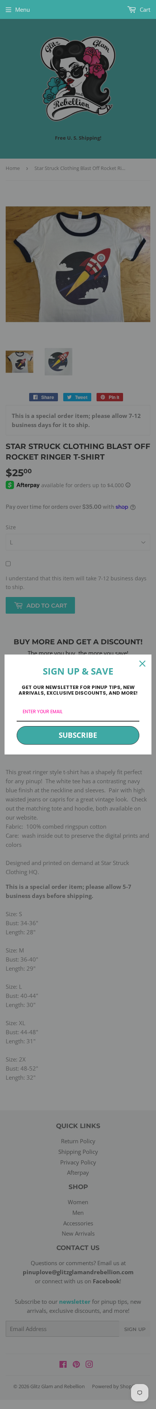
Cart (144, 9)
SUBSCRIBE (78, 735)
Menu (22, 9)
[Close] (142, 664)
